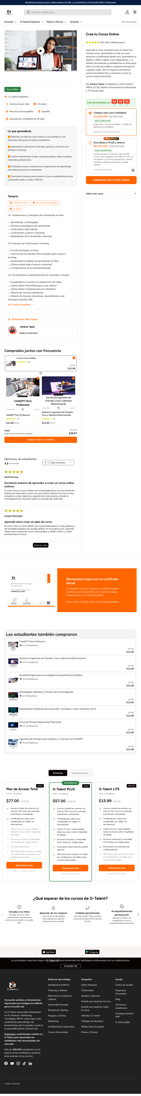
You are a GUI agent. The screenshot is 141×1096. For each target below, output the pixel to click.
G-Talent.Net (15, 1084)
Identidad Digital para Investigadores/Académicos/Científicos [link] (51, 675)
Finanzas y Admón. (58, 990)
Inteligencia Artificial (58, 984)
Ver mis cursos (129, 21)
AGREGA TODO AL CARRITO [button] (40, 440)
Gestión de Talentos (58, 1010)
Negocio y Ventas (57, 1015)
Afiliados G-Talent (90, 1015)
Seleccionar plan (24, 865)
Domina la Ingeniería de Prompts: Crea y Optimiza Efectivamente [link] (57, 413)
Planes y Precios (89, 1032)
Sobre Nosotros (89, 984)
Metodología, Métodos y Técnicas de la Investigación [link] (46, 691)
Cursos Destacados (58, 1032)
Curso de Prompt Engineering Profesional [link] (40, 722)
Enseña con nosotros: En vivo (96, 1001)
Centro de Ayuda (124, 984)
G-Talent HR (70, 966)
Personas (58, 773)
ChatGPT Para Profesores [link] (18, 415)
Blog (117, 999)
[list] (41, 50)
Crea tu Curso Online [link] (26, 358)
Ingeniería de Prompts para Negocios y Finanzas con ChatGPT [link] (51, 738)
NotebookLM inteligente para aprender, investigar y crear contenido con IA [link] (57, 708)
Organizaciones (80, 773)
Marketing (53, 1021)
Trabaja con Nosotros (92, 1021)
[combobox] (68, 12)
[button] (135, 12)
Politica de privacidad (92, 1026)
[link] (11, 363)
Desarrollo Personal (58, 1004)
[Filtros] (45, 462)
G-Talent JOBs (122, 1022)
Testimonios (87, 990)
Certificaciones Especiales (61, 1026)
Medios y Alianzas (90, 995)
